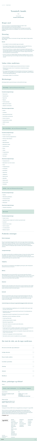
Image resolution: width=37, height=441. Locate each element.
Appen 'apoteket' (14, 423)
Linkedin (29, 423)
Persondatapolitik (22, 423)
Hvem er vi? (21, 422)
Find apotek (13, 421)
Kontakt (20, 421)
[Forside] (5, 420)
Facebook (29, 421)
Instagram (30, 422)
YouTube (29, 425)
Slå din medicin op (14, 422)
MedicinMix (13, 425)
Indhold (2, 439)
